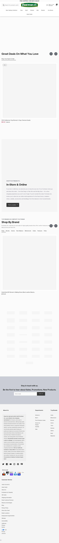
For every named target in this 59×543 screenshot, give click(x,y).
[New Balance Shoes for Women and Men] (36, 342)
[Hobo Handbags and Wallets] (36, 327)
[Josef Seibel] (23, 334)
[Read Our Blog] (22, 464)
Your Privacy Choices (4, 531)
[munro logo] (11, 342)
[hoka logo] (48, 327)
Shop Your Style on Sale (8, 59)
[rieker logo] (36, 349)
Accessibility (5, 521)
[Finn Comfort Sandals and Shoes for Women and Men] (23, 327)
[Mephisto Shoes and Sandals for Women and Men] (36, 334)
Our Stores (50, 10)
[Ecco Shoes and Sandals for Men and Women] (48, 320)
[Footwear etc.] (29, 5)
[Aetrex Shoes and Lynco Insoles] (11, 312)
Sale (37, 429)
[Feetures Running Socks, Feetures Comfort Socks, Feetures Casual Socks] (11, 327)
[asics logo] (23, 312)
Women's (37, 415)
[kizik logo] (11, 334)
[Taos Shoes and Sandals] (23, 356)
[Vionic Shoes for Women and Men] (48, 356)
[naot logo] (23, 342)
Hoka (3, 231)
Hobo (45, 231)
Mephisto (52, 436)
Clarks (34, 231)
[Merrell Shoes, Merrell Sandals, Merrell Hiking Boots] (48, 334)
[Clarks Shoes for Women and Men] (23, 320)
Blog (3, 505)
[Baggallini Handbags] (36, 312)
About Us (4, 489)
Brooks (8, 231)
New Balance (19, 231)
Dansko (52, 428)
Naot (52, 433)
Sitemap (4, 518)
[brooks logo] (11, 320)
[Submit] (4, 5)
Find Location (12, 205)
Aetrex (13, 231)
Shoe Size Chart (5, 510)
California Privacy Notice (4, 525)
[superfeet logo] (11, 356)
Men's (37, 417)
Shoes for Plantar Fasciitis (37, 424)
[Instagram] (14, 464)
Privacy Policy (5, 508)
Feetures (39, 231)
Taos (52, 425)
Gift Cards (4, 495)
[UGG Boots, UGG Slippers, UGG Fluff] (36, 356)
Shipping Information (5, 497)
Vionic (52, 423)
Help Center (29, 14)
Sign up (41, 393)
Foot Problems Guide (39, 420)
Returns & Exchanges (5, 502)
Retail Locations (5, 513)
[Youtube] (11, 464)
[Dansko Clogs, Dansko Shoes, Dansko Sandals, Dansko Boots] (36, 320)
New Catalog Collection (11, 10)
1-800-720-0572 (5, 484)
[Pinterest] (18, 464)
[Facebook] (7, 464)
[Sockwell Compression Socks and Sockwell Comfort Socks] (48, 349)
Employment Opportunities (5, 515)
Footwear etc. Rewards (5, 492)
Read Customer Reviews (5, 500)
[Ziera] (29, 363)
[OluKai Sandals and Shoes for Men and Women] (48, 342)
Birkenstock (28, 231)
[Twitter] (3, 464)
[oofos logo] (11, 349)
